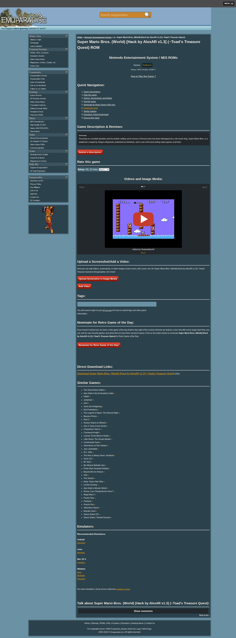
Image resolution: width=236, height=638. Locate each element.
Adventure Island (92, 508)
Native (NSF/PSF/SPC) (39, 128)
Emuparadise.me (117, 632)
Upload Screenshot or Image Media (98, 278)
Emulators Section (37, 56)
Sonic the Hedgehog (93, 406)
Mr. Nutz (88, 462)
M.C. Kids (89, 452)
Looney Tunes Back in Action (97, 436)
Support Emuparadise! (39, 168)
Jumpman (89, 400)
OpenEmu (81, 562)
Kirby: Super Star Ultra (94, 482)
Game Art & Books (37, 158)
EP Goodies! (35, 200)
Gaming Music (137, 623)
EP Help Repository (37, 171)
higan (79, 572)
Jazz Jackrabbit (91, 449)
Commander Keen (92, 442)
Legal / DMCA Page (143, 629)
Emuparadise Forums (38, 76)
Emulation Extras (36, 112)
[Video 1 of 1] (143, 219)
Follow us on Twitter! (38, 89)
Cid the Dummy (91, 485)
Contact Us (34, 197)
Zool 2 (87, 419)
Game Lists (34, 66)
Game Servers (36, 95)
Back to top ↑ (204, 615)
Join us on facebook (38, 85)
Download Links (91, 108)
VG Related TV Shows (39, 141)
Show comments (143, 611)
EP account (107, 310)
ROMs (79, 37)
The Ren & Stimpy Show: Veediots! (99, 455)
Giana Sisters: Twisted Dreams (98, 517)
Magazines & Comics (38, 161)
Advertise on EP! (36, 181)
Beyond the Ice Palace (94, 472)
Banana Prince (91, 416)
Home (87, 623)
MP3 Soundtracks (37, 122)
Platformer (147, 65)
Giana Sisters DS (92, 514)
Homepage (34, 43)
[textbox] (125, 15)
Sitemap (94, 623)
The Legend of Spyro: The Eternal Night (102, 413)
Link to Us (34, 190)
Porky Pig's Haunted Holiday (97, 468)
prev (82, 187)
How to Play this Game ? (143, 76)
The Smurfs (89, 478)
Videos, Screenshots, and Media (98, 98)
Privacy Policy (35, 184)
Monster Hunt (90, 511)
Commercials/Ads (37, 148)
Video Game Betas (37, 102)
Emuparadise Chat (37, 79)
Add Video (84, 286)
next (204, 187)
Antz (86, 475)
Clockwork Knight (92, 432)
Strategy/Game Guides (39, 154)
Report (143, 253)
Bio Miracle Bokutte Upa (95, 465)
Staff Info (33, 194)
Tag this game (90, 101)
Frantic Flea (90, 498)
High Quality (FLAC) (38, 125)
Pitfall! (87, 396)
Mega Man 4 (90, 494)
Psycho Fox (89, 504)
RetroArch (81, 543)
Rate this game (90, 95)
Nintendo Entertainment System (98, 37)
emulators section (123, 589)
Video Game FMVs (37, 144)
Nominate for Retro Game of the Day (99, 105)
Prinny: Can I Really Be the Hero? (99, 491)
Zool (86, 403)
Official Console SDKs (38, 108)
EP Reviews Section (38, 98)
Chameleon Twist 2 (93, 429)
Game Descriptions (92, 92)
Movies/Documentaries (39, 138)
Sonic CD (89, 459)
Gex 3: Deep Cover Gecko (96, 426)
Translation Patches (38, 105)
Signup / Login (35, 40)
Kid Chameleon (91, 410)
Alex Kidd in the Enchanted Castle (99, 393)
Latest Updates (36, 46)
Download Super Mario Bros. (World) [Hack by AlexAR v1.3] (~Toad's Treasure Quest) (125, 373)
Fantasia (88, 501)
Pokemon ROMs (36, 115)
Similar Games (90, 111)
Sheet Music (35, 131)
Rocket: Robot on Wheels (95, 423)
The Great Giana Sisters (95, 390)
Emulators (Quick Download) (96, 114)
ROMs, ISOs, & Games (39, 53)
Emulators (125, 623)
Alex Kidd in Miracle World (96, 488)
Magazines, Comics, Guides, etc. (43, 62)
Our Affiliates (35, 187)
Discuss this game (92, 118)
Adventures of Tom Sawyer (96, 445)
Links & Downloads (37, 82)
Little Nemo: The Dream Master (98, 439)
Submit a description (90, 152)
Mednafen (81, 553)
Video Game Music (37, 59)
